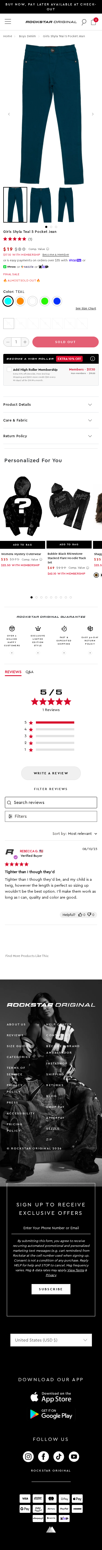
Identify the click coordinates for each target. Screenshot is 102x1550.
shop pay (55, 1106)
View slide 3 (56, 227)
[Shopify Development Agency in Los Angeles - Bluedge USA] (51, 1529)
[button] (93, 21)
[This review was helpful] (80, 915)
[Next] (92, 114)
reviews (15, 1035)
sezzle (53, 1128)
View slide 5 (51, 597)
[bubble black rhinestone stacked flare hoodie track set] (69, 506)
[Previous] (9, 114)
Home (7, 36)
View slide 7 (61, 597)
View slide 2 (51, 227)
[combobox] (74, 833)
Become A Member (55, 254)
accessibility (21, 1113)
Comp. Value (37, 249)
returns (54, 1085)
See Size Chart (86, 308)
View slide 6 (56, 597)
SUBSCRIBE (51, 1289)
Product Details (17, 404)
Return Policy (15, 436)
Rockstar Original (51, 1470)
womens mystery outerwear (21, 554)
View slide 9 (71, 597)
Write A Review (51, 773)
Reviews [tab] (13, 672)
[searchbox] (55, 802)
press (12, 1102)
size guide (17, 1046)
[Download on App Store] (51, 1397)
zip (49, 1139)
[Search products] (84, 22)
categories (18, 1056)
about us (16, 1024)
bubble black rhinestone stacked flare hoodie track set (67, 558)
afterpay (55, 1117)
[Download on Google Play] (51, 1414)
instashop (56, 1063)
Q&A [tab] (29, 672)
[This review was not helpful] (89, 915)
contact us (58, 1035)
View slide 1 (46, 227)
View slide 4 (46, 597)
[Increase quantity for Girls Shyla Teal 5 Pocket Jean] (25, 342)
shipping (55, 1074)
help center (59, 1024)
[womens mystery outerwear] (22, 506)
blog (51, 1096)
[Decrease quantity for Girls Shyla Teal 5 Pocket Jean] (7, 342)
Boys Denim (28, 36)
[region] (51, 723)
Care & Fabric (15, 420)
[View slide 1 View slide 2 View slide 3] (51, 205)
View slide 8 (66, 597)
